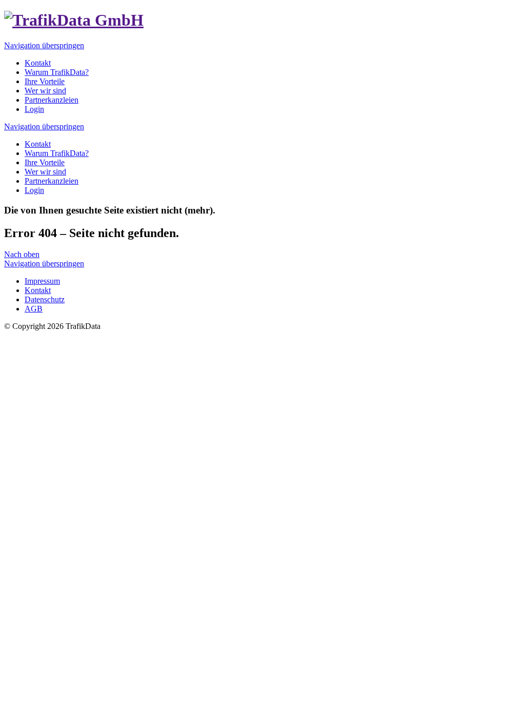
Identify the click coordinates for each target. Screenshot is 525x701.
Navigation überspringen (44, 45)
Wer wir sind (45, 171)
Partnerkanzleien (51, 181)
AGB (34, 308)
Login (34, 190)
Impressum (42, 281)
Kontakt (38, 144)
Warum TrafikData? (57, 153)
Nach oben (21, 254)
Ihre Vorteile (45, 162)
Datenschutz (45, 299)
